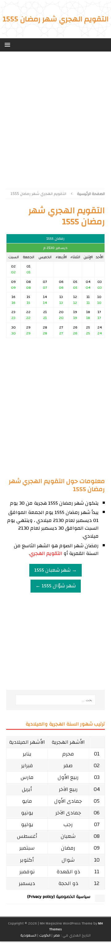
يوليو (27, 824)
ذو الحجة (68, 883)
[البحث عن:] (55, 700)
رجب (68, 824)
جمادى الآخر (68, 812)
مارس (27, 777)
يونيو (27, 812)
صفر (68, 765)
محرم (68, 754)
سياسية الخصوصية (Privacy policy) (58, 897)
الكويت (45, 935)
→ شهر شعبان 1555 (55, 570)
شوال (68, 860)
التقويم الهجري (46, 553)
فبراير (27, 765)
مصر (56, 935)
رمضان (68, 848)
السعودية (28, 935)
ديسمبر (27, 883)
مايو (27, 801)
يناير (27, 754)
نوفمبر (27, 871)
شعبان (68, 836)
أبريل (27, 789)
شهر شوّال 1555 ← (55, 585)
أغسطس (27, 836)
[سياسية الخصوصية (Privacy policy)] (100, 899)
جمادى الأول (68, 801)
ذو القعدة (68, 871)
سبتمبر (27, 848)
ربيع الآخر (68, 789)
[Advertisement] (55, 117)
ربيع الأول (68, 777)
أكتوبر (27, 860)
